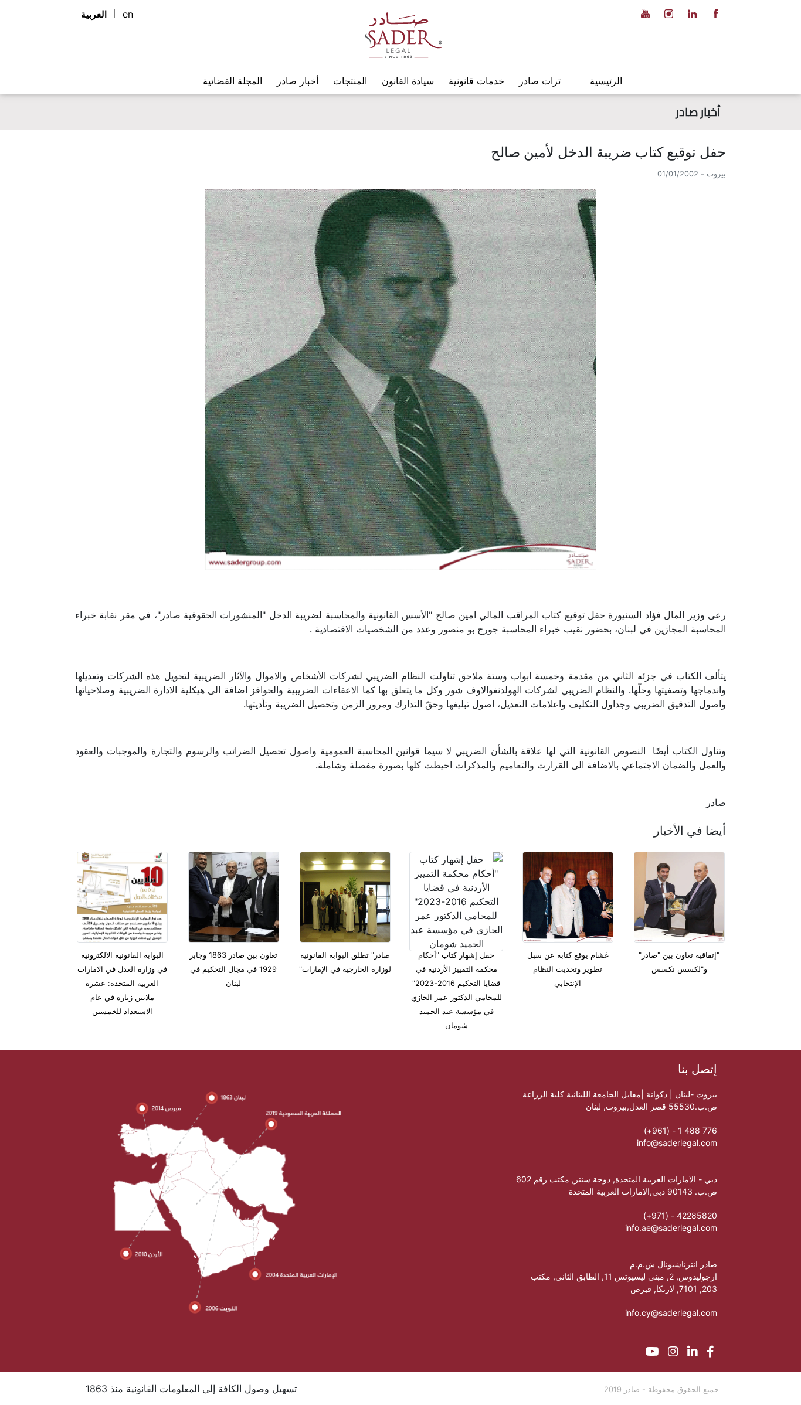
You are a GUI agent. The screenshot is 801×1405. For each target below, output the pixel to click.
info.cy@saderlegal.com (671, 1313)
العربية (94, 14)
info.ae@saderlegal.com (671, 1228)
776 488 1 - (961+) (680, 1130)
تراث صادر (540, 81)
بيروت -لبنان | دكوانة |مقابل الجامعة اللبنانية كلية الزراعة (619, 1094)
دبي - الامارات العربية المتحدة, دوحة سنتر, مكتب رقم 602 (616, 1179)
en (128, 14)
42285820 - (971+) (680, 1215)
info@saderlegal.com (677, 1143)
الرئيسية (606, 81)
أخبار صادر (297, 81)
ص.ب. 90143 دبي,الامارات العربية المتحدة (643, 1191)
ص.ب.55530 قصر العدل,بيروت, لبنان (651, 1106)
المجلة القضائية (232, 81)
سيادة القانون (408, 81)
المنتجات (350, 81)
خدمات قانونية (476, 81)
